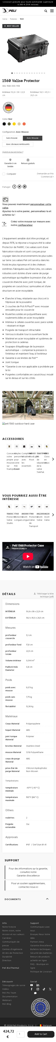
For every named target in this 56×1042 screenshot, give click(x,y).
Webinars (7, 1000)
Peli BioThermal (10, 968)
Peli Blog (6, 1004)
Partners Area (37, 942)
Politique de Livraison (41, 971)
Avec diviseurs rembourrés (17, 144)
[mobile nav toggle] (52, 10)
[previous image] (10, 49)
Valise (4, 19)
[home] (9, 10)
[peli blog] (35, 993)
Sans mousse (11, 138)
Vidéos (5, 989)
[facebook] (14, 187)
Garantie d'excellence (41, 945)
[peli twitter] (50, 989)
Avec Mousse (32, 138)
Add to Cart (41, 1034)
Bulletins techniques (40, 949)
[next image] (46, 49)
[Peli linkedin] (38, 985)
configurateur (25, 225)
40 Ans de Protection (12, 953)
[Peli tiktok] (44, 989)
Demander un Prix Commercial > (45, 175)
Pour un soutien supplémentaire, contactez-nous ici (28, 885)
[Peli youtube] (31, 985)
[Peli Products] (31, 989)
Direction (6, 960)
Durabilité (7, 957)
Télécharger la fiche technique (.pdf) (45, 595)
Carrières (6, 938)
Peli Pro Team (9, 993)
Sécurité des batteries (41, 953)
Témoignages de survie (13, 985)
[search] (45, 11)
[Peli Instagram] (38, 989)
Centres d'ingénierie (12, 949)
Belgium (47, 1025)
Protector (13, 19)
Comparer (11, 174)
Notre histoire (9, 927)
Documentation (10, 996)
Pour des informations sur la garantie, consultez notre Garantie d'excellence (28, 872)
